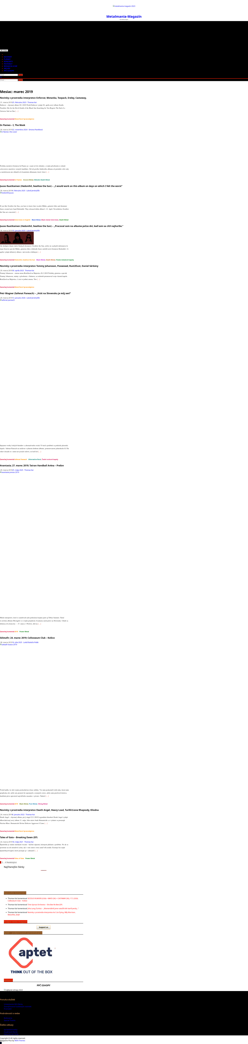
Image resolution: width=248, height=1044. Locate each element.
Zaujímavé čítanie (11, 1032)
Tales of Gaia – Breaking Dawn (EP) (18, 837)
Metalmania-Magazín (124, 16)
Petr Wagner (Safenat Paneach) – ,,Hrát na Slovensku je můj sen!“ (35, 293)
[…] (16, 111)
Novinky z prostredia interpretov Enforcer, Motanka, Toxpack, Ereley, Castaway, (43, 97)
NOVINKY (8, 57)
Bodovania (8, 1018)
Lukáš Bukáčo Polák (30, 642)
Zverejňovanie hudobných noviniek (17, 1006)
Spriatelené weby (10, 1030)
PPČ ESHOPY (9, 71)
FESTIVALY (8, 64)
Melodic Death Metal (42, 180)
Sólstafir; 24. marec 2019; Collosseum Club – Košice (27, 637)
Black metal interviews (50, 220)
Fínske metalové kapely (65, 260)
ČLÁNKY (7, 59)
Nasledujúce (12, 862)
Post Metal (33, 804)
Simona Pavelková (36, 130)
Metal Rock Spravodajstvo (24, 119)
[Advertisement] (124, 34)
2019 (16, 632)
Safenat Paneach (21, 459)
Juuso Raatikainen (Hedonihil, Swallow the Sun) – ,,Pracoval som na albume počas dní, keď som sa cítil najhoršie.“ (61, 226)
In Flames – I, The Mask (12, 125)
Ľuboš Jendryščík (33, 190)
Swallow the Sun (29, 260)
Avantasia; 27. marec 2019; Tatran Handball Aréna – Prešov (32, 465)
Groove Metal (28, 180)
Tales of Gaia (19, 858)
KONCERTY (8, 61)
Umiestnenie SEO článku (13, 1004)
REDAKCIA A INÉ (10, 66)
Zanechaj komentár (7, 119)
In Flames (18, 180)
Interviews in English (22, 220)
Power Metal (24, 632)
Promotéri (8, 1009)
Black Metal (36, 220)
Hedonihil (18, 260)
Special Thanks (9, 1020)
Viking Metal (43, 804)
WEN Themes (20, 1040)
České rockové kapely (50, 459)
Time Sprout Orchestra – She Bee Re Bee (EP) (45, 904)
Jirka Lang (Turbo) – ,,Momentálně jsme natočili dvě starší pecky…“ (53, 908)
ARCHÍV (7, 68)
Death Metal (63, 220)
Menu (5, 50)
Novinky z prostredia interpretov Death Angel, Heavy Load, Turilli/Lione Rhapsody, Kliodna (49, 810)
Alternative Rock (34, 459)
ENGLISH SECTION (11, 1034)
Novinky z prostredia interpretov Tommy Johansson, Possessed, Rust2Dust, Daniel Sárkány (49, 265)
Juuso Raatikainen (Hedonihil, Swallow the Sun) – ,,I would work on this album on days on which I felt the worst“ (61, 186)
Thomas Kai (32, 102)
